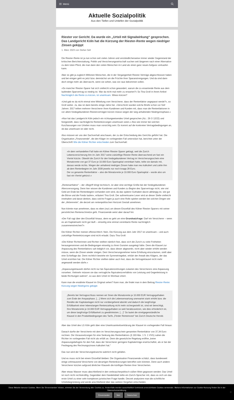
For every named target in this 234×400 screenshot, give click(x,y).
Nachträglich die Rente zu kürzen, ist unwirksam (86, 95)
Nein (118, 395)
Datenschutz (132, 395)
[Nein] (230, 392)
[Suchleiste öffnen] (172, 4)
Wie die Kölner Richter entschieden (91, 142)
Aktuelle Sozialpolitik (117, 15)
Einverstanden (104, 395)
